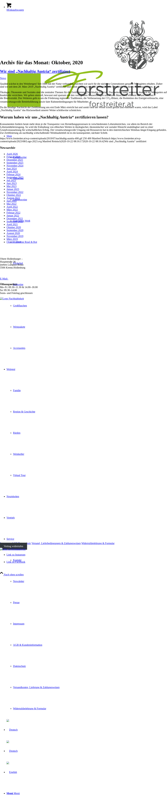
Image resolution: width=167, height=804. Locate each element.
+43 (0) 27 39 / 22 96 (16, 273)
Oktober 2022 (14, 195)
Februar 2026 (13, 156)
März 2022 (12, 209)
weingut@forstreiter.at (19, 278)
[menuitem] (87, 793)
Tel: (2, 273)
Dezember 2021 (15, 218)
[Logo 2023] (83, 112)
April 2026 (12, 154)
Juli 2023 (11, 180)
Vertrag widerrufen (13, 546)
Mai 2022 (11, 203)
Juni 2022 (12, 200)
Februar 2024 (13, 174)
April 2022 (12, 206)
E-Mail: (4, 278)
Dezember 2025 (15, 159)
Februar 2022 (13, 212)
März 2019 (12, 239)
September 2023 (15, 177)
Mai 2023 (11, 186)
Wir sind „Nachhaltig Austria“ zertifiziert (35, 71)
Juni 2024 (12, 168)
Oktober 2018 (14, 242)
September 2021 (15, 221)
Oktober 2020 (14, 227)
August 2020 (13, 233)
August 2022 (13, 198)
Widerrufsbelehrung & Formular (97, 543)
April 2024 (12, 171)
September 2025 (15, 162)
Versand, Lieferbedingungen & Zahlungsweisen (56, 543)
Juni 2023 (12, 183)
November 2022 (15, 192)
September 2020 (15, 230)
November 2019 (15, 236)
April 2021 (12, 224)
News (3, 78)
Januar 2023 (13, 189)
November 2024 (15, 165)
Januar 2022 (13, 215)
